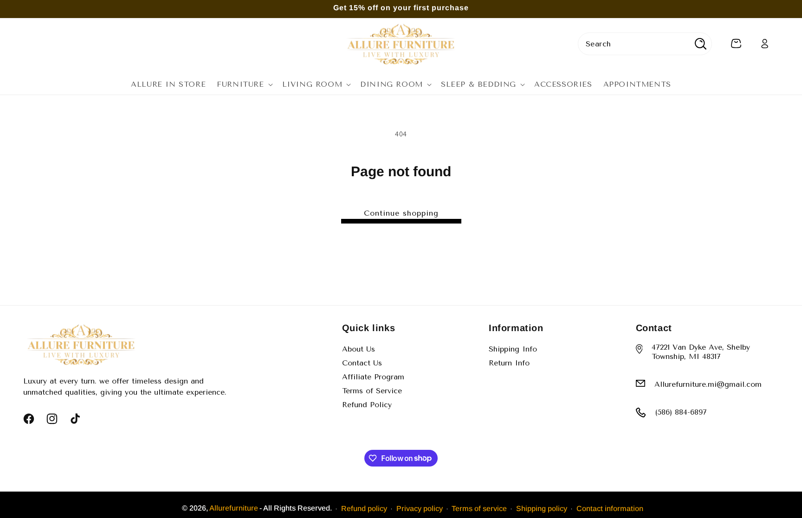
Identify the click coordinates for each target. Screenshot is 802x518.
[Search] (701, 43)
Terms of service (479, 508)
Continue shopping (401, 213)
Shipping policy (541, 508)
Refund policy (364, 508)
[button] (243, 84)
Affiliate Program (373, 376)
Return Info (509, 362)
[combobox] (645, 43)
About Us (358, 349)
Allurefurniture (233, 508)
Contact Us (362, 362)
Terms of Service (372, 390)
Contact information (609, 508)
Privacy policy (419, 508)
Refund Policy (367, 404)
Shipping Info (513, 349)
